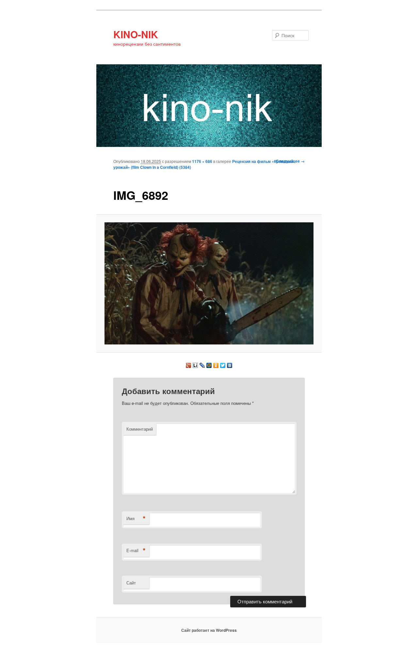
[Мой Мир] (209, 365)
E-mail (136, 550)
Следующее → (290, 161)
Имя (136, 518)
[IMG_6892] (209, 283)
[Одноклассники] (216, 365)
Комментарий (139, 429)
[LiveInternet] (195, 365)
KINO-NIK (135, 34)
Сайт (131, 583)
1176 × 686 (202, 161)
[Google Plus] (188, 365)
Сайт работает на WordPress (209, 630)
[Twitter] (222, 365)
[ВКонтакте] (229, 365)
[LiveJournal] (202, 365)
